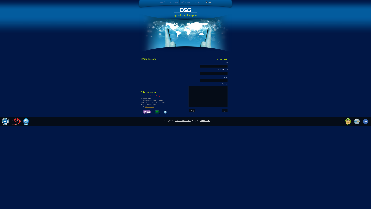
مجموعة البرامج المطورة (185, 12)
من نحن (197, 2)
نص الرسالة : (224, 84)
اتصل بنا (208, 2)
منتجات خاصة (185, 2)
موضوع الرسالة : (223, 77)
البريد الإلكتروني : (223, 69)
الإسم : (226, 62)
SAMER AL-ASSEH (205, 121)
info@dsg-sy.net (149, 107)
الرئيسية (162, 2)
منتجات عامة (174, 2)
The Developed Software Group (183, 121)
